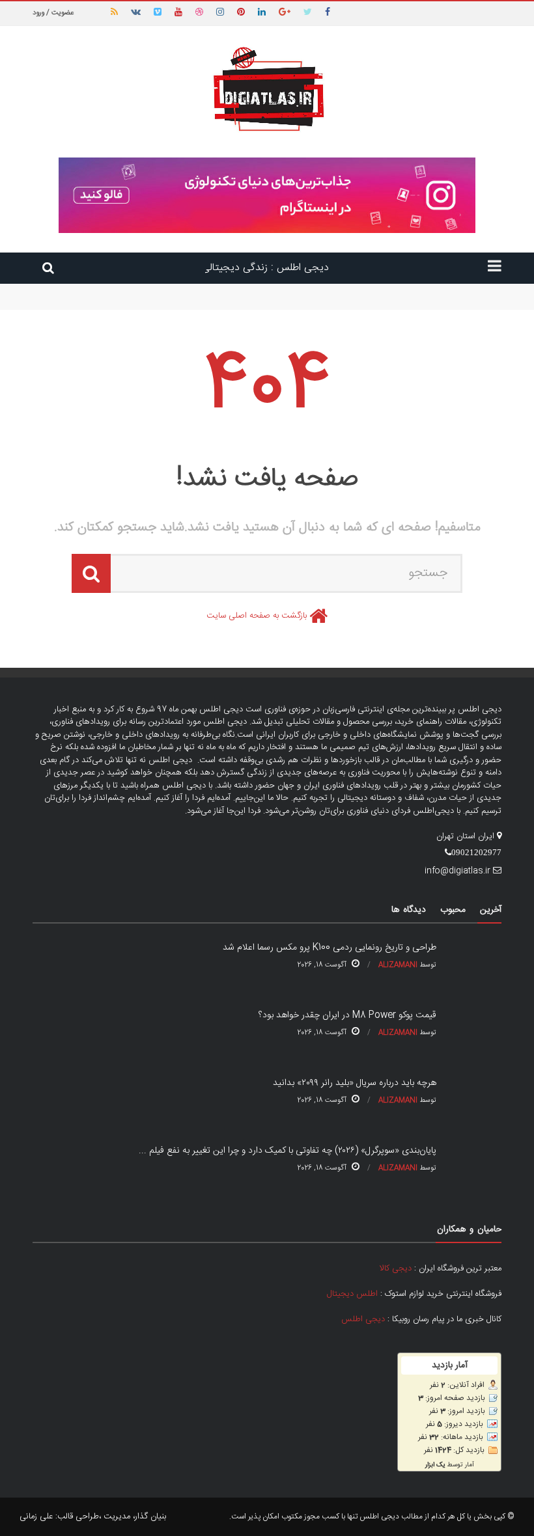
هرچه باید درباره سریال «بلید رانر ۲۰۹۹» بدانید (354, 1083)
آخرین (490, 910)
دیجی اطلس (363, 1319)
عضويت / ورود (53, 13)
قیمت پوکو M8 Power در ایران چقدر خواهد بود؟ (417, 302)
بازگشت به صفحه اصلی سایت (256, 616)
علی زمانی (36, 1516)
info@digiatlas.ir (457, 871)
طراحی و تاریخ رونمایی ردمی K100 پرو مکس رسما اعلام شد (401, 289)
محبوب (453, 910)
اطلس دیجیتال (352, 1294)
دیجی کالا (396, 1268)
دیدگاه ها (408, 910)
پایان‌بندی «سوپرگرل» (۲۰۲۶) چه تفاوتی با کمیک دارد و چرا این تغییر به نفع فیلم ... (287, 1151)
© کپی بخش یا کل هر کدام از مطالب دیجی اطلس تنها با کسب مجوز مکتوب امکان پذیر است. (371, 1516)
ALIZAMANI (397, 965)
